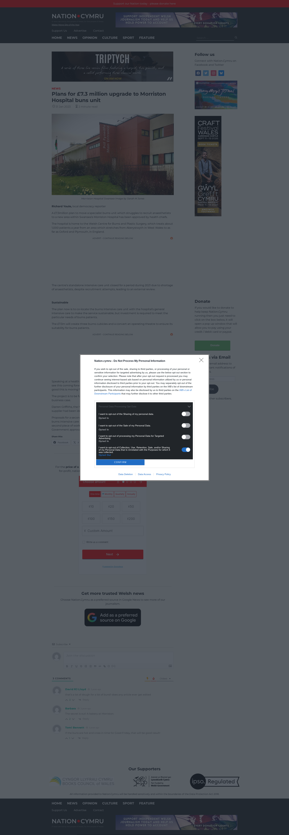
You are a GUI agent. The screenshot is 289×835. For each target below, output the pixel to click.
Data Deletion (125, 474)
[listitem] (144, 406)
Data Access (144, 474)
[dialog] (144, 418)
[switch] (186, 414)
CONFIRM (120, 462)
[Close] (202, 361)
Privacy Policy (163, 474)
